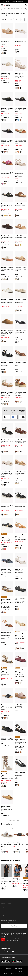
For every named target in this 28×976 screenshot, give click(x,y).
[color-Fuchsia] (2, 184)
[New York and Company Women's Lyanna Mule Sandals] (7, 290)
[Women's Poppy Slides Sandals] (21, 226)
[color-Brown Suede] (18, 785)
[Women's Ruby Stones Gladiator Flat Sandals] (21, 728)
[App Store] (5, 961)
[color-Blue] (18, 120)
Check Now (18, 942)
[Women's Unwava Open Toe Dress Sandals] (7, 560)
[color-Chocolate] (7, 451)
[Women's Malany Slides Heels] (7, 728)
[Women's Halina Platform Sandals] (7, 383)
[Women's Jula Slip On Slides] (7, 797)
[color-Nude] (18, 88)
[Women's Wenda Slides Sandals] (21, 99)
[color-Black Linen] (5, 786)
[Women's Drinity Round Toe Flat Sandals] (21, 659)
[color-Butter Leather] (16, 548)
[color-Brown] (21, 120)
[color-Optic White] (16, 886)
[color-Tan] (2, 341)
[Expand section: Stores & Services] (14, 911)
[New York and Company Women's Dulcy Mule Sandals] (7, 321)
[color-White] (5, 120)
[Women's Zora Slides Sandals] (7, 194)
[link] (7, 46)
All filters (22, 411)
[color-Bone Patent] (16, 88)
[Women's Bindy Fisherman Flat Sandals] (21, 525)
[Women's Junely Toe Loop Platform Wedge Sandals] (7, 30)
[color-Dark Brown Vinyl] (18, 648)
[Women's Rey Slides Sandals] (7, 99)
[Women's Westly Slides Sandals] (21, 130)
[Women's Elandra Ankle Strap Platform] (21, 383)
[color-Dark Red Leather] (16, 683)
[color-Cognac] (5, 152)
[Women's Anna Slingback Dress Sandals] (21, 763)
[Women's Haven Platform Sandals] (21, 695)
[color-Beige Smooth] (18, 609)
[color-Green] (21, 245)
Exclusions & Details (11, 942)
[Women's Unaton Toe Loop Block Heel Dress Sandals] (7, 462)
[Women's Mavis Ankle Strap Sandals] (7, 353)
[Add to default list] (12, 828)
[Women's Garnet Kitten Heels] (7, 430)
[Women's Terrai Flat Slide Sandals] (19, 834)
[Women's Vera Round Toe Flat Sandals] (21, 588)
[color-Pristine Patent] (18, 548)
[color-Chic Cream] (17, 852)
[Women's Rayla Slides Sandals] (7, 130)
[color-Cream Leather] (21, 683)
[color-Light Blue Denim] (19, 852)
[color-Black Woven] (23, 648)
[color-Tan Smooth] (21, 752)
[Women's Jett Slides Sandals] (21, 194)
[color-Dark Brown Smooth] (18, 752)
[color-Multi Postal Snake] (2, 612)
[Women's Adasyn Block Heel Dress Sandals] (21, 560)
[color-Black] (5, 53)
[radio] (2, 53)
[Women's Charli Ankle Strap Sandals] (21, 495)
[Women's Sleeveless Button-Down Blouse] (6, 870)
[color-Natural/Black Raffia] (2, 549)
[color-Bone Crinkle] (16, 52)
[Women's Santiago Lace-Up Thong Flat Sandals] (7, 623)
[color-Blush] (5, 372)
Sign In (22, 5)
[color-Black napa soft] (2, 718)
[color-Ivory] (16, 152)
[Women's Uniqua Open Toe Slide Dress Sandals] (21, 30)
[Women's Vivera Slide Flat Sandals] (7, 64)
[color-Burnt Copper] (27, 852)
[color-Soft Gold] (2, 53)
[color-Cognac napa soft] (5, 718)
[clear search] (25, 9)
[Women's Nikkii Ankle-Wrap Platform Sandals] (7, 763)
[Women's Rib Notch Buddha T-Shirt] (17, 870)
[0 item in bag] (26, 5)
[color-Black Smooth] (16, 609)
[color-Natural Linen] (2, 786)
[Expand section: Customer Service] (14, 903)
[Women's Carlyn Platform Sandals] (7, 495)
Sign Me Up (14, 925)
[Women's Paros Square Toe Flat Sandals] (7, 588)
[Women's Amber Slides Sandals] (21, 258)
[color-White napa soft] (7, 718)
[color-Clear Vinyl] (21, 648)
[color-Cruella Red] (7, 852)
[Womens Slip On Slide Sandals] (7, 695)
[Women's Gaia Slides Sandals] (21, 353)
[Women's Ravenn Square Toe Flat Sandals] (7, 659)
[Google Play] (17, 961)
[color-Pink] (18, 245)
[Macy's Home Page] (7, 5)
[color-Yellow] (5, 215)
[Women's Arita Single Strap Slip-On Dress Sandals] (21, 623)
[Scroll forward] (23, 417)
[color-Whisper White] (5, 889)
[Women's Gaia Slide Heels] (21, 321)
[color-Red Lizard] (5, 549)
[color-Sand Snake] (2, 684)
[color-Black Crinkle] (18, 52)
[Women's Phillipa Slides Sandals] (7, 258)
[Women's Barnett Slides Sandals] (7, 226)
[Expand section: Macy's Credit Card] (14, 907)
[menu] (2, 5)
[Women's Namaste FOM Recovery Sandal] (7, 834)
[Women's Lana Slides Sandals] (21, 462)
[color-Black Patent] (21, 88)
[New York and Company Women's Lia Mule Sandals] (21, 290)
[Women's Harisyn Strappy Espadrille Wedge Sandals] (21, 64)
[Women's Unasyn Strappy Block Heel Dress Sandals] (21, 162)
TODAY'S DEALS (5, 1)
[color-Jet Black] (13, 886)
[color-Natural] (16, 279)
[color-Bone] (18, 451)
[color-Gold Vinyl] (16, 648)
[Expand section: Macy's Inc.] (14, 915)
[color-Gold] (5, 279)
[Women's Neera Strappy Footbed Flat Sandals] (21, 430)
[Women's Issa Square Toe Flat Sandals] (7, 525)
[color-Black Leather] (21, 548)
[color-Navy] (5, 852)
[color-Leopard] (18, 683)
